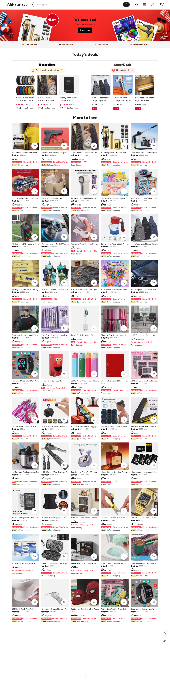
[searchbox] (78, 4)
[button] (126, 4)
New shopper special (85, 24)
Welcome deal (85, 20)
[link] (35, 32)
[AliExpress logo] (16, 4)
